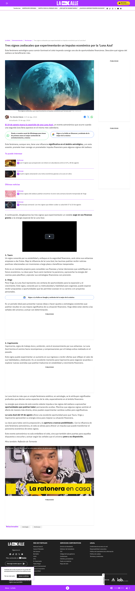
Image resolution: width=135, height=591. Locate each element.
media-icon (67, 588)
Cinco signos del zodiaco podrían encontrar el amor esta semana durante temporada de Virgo (53, 194)
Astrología (25, 527)
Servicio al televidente (66, 546)
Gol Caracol (36, 551)
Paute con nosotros (65, 561)
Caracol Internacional (39, 566)
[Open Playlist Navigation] (129, 588)
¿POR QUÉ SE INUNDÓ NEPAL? (68, 8)
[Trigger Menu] (6, 3)
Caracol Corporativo (39, 568)
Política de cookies (95, 554)
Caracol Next (37, 571)
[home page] (67, 3)
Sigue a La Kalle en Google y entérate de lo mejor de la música (51, 297)
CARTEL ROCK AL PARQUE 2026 (48, 8)
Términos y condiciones (96, 556)
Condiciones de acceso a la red (99, 546)
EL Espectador (37, 561)
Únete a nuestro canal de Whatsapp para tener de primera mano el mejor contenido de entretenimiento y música (28, 135)
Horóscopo (28, 40)
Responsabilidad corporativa (98, 549)
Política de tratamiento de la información (101, 551)
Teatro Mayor (37, 563)
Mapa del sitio (64, 563)
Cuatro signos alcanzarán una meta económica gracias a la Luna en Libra (46, 174)
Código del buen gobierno (67, 554)
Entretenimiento (17, 40)
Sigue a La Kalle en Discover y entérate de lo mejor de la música (72, 134)
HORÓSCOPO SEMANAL (29, 8)
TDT (61, 551)
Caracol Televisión (38, 549)
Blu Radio (36, 554)
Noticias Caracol (38, 546)
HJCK (34, 556)
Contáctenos (63, 556)
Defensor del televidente (67, 549)
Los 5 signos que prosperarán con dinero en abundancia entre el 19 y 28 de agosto (49, 163)
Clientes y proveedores (66, 559)
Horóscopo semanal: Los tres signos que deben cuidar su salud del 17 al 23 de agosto (50, 205)
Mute (111, 588)
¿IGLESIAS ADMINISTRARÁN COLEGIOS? (92, 8)
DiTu (34, 559)
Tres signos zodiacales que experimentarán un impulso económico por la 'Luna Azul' (60, 40)
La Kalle (7, 40)
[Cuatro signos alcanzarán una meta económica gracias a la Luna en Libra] (10, 174)
